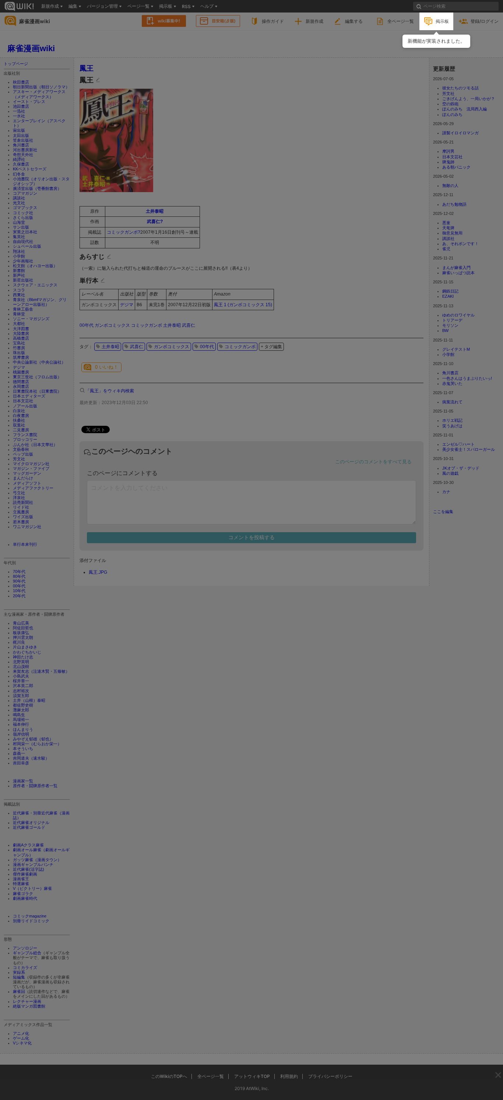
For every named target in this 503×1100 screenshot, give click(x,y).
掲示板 (442, 21)
